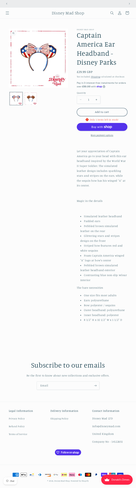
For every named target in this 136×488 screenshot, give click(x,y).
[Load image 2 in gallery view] (30, 98)
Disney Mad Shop (62, 481)
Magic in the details (90, 200)
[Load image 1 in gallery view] (16, 98)
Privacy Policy (17, 418)
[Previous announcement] (6, 3)
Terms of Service (18, 434)
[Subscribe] (95, 385)
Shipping (95, 76)
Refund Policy (17, 426)
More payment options (102, 135)
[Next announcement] (129, 3)
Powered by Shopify (80, 481)
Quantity (81, 92)
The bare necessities (90, 287)
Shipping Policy (59, 418)
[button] (7, 13)
